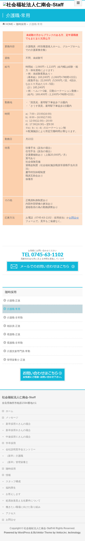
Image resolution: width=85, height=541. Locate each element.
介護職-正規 (13, 300)
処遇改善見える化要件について (23, 500)
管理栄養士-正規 (16, 359)
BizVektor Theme (42, 532)
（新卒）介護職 (14, 455)
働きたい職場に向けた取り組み (23, 507)
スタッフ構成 (13, 481)
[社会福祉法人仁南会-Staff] (33, 4)
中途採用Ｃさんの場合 (18, 436)
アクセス (11, 513)
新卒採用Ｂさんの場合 (18, 430)
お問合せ (74, 217)
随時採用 (11, 292)
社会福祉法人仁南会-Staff (38, 528)
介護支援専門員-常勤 (18, 351)
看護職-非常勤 (15, 342)
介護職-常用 (13, 309)
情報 (8, 475)
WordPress (24, 532)
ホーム (9, 411)
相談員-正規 (13, 326)
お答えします (13, 494)
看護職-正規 (13, 334)
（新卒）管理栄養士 (17, 462)
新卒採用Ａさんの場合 (18, 423)
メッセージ (12, 417)
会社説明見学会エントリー (20, 449)
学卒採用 (11, 443)
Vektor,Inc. (61, 532)
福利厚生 (11, 487)
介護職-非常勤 (15, 317)
